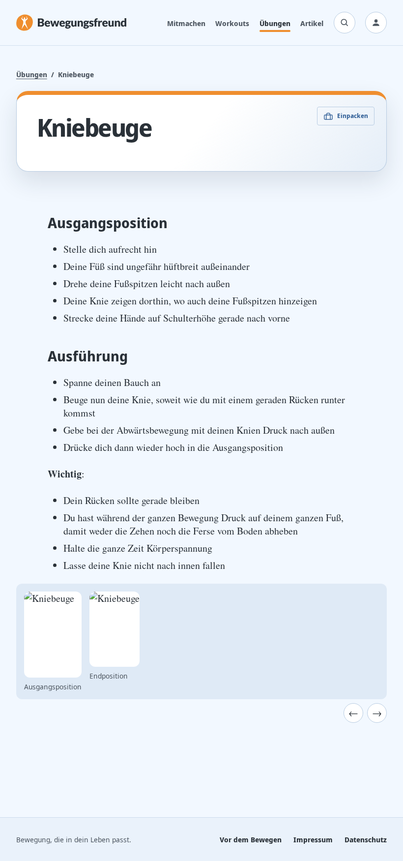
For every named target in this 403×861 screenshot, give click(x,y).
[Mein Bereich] (376, 22)
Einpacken (352, 116)
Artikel (311, 23)
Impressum (313, 839)
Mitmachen (186, 23)
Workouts (232, 23)
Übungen (274, 23)
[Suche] (344, 22)
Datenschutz (366, 839)
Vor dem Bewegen (251, 839)
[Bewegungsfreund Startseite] (71, 22)
